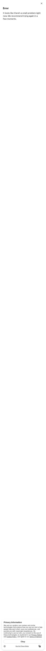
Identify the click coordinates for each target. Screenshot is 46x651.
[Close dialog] (41, 3)
